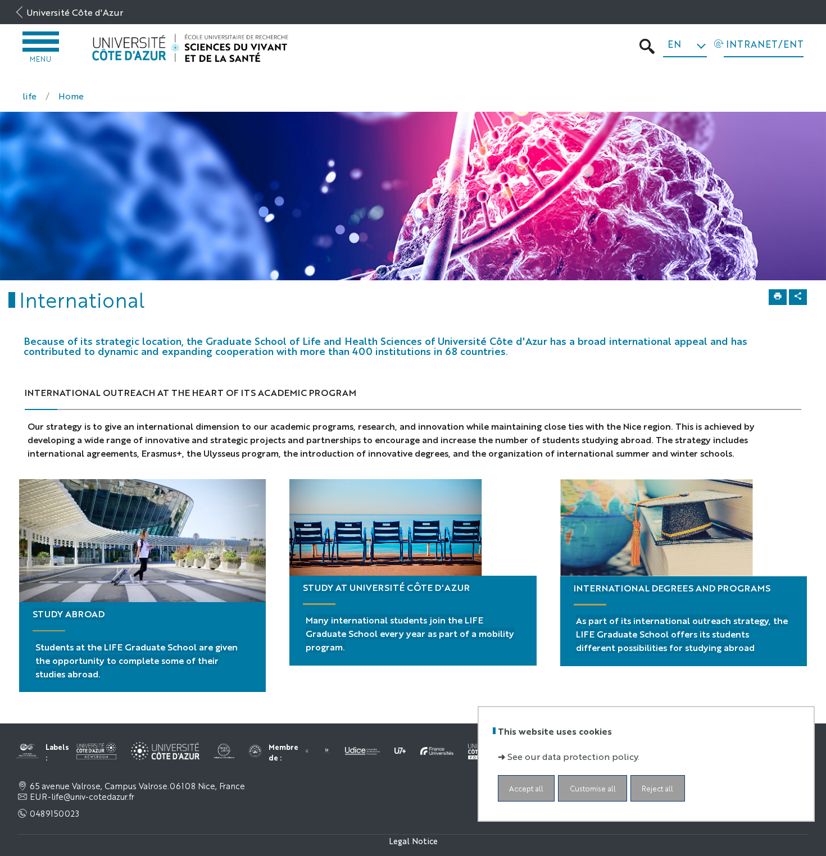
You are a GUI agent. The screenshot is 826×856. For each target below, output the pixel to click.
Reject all (657, 788)
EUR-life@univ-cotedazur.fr (82, 796)
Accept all (526, 788)
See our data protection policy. (573, 756)
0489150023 (54, 813)
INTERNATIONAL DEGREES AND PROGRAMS (672, 588)
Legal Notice (413, 840)
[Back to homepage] (190, 48)
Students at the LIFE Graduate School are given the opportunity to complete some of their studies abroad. (136, 660)
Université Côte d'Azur (74, 12)
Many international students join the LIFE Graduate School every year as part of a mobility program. (410, 633)
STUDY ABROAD (69, 614)
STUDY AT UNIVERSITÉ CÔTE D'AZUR (386, 587)
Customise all (593, 788)
